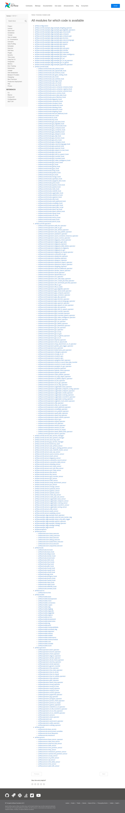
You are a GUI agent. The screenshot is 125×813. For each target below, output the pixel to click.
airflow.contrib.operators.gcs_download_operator (54, 325)
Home (33, 15)
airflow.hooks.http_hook (46, 564)
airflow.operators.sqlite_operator (49, 723)
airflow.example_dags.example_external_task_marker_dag (53, 517)
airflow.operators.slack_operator (48, 717)
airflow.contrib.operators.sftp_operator (51, 403)
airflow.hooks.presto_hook (46, 578)
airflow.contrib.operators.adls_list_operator (52, 226)
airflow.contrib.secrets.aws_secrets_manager (49, 436)
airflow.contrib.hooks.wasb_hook (48, 219)
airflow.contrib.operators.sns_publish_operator (53, 411)
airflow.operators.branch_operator (49, 652)
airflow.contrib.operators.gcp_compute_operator (54, 293)
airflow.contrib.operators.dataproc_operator (52, 260)
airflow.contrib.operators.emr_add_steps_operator (54, 279)
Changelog (11, 77)
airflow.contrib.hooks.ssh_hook (48, 215)
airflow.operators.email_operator (49, 664)
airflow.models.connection (46, 603)
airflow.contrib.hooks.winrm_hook (49, 221)
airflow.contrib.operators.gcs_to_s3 (49, 338)
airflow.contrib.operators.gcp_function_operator (53, 299)
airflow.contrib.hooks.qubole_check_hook (51, 185)
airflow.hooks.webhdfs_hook (47, 586)
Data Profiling (12, 44)
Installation (11, 33)
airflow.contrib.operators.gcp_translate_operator (54, 313)
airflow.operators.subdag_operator (49, 725)
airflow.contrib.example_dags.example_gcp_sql (50, 46)
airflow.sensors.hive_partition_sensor (50, 748)
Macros (10, 95)
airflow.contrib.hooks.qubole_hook (49, 187)
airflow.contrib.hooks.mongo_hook (49, 177)
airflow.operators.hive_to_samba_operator (52, 676)
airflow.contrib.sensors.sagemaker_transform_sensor (52, 505)
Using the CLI (12, 59)
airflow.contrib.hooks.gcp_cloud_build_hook (52, 126)
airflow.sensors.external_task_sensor (50, 743)
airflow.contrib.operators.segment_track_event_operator (56, 401)
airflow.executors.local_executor (48, 544)
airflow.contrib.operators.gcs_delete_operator (53, 323)
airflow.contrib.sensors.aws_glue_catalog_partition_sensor (53, 448)
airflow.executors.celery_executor (49, 535)
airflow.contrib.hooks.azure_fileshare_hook (52, 97)
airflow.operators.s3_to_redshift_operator (51, 713)
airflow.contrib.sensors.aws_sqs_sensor (47, 452)
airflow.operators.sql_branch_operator (50, 721)
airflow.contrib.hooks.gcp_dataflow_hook (51, 132)
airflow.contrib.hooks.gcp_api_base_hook (51, 122)
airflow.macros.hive (44, 593)
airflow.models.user (44, 641)
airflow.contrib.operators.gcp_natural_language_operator (56, 301)
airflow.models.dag (44, 607)
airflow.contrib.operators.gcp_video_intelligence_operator (56, 317)
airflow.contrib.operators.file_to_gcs (49, 285)
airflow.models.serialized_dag (47, 629)
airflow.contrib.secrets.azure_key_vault (47, 440)
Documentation (47, 6)
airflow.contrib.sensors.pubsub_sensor (47, 489)
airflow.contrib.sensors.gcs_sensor (46, 478)
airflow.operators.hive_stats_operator (50, 670)
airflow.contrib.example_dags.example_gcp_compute (52, 34)
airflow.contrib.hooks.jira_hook (48, 175)
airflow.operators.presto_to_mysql (49, 703)
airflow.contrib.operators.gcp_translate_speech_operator (56, 315)
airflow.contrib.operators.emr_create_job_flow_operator (56, 281)
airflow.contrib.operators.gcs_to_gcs (50, 334)
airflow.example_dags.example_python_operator (50, 521)
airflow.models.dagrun (45, 615)
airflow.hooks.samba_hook (46, 580)
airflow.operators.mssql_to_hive (48, 686)
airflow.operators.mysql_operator (49, 688)
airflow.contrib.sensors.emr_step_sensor (48, 470)
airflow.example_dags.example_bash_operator (50, 515)
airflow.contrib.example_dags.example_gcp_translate (52, 52)
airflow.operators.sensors (46, 715)
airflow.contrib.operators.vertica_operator (51, 425)
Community (29, 6)
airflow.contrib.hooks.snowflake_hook (50, 203)
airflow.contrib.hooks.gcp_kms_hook (50, 140)
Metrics (10, 64)
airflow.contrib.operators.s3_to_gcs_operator (52, 383)
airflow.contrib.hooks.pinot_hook (48, 183)
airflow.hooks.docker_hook (46, 556)
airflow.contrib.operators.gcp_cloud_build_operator (54, 291)
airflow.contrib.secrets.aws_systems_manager (49, 438)
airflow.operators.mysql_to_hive (48, 690)
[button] (11, 16)
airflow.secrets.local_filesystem (48, 733)
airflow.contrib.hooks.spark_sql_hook (50, 209)
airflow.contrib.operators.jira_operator (50, 348)
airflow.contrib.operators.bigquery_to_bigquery (53, 248)
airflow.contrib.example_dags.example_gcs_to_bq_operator (54, 60)
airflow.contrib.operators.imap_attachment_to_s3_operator (57, 344)
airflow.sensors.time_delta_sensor (49, 762)
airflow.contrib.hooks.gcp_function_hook (51, 138)
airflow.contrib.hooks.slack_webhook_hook (52, 201)
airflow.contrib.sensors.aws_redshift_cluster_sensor (51, 450)
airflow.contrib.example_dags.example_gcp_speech (51, 44)
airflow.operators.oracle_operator (49, 692)
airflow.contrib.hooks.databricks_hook (50, 105)
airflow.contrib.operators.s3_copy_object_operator (54, 376)
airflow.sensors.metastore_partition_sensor (52, 752)
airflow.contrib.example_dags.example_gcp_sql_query (52, 48)
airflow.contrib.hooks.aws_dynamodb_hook (52, 71)
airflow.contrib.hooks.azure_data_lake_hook (52, 95)
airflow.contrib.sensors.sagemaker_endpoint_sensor (52, 501)
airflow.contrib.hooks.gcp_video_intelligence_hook (54, 160)
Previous (36, 774)
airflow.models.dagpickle (46, 613)
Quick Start (11, 30)
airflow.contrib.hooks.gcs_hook (48, 164)
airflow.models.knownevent (47, 619)
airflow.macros (39, 591)
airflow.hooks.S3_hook (45, 550)
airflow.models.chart (44, 601)
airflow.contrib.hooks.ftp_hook (48, 120)
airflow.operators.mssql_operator (49, 684)
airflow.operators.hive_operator (48, 668)
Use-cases (58, 6)
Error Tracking (12, 66)
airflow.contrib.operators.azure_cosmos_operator (54, 238)
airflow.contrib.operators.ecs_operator (50, 277)
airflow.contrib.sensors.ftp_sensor (46, 474)
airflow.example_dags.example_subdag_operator (50, 523)
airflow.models (39, 595)
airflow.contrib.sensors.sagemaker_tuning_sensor (51, 507)
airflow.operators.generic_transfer (49, 666)
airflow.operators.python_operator (49, 705)
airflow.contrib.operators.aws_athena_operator (53, 230)
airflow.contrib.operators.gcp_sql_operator (52, 307)
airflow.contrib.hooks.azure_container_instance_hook (55, 87)
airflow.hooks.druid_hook (46, 558)
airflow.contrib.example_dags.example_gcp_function (51, 38)
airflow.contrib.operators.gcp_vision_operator (53, 319)
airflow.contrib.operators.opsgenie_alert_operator (54, 360)
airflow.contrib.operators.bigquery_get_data (52, 242)
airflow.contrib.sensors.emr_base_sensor (48, 466)
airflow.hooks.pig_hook (45, 574)
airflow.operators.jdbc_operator (48, 680)
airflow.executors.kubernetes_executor (50, 542)
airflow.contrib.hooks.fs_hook (47, 118)
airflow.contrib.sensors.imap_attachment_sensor (50, 482)
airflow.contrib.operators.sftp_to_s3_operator (53, 405)
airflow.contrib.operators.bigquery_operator (52, 244)
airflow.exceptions (41, 529)
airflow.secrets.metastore (46, 735)
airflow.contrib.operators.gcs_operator (50, 330)
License (10, 28)
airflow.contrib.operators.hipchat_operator (52, 340)
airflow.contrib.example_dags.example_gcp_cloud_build (52, 32)
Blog (77, 6)
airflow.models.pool (44, 625)
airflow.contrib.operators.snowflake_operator (53, 409)
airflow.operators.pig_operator (48, 697)
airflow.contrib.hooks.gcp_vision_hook (50, 162)
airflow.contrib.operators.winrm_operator (51, 434)
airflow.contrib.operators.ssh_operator (50, 423)
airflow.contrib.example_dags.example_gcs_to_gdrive (52, 62)
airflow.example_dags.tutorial (44, 527)
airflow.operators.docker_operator (49, 658)
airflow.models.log (44, 623)
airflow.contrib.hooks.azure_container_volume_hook (55, 91)
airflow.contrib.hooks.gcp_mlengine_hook (51, 142)
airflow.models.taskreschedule (48, 639)
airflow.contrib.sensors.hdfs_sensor (46, 480)
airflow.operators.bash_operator (48, 650)
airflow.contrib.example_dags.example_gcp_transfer (51, 50)
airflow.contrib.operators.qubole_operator (52, 372)
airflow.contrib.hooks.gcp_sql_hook (49, 152)
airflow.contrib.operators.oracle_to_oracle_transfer (54, 364)
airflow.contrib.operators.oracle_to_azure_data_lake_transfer (57, 362)
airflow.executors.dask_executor (48, 538)
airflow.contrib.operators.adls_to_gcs (50, 228)
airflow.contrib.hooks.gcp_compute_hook (51, 128)
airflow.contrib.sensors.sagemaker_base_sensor (50, 499)
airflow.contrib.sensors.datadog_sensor (47, 464)
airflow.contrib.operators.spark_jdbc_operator (53, 413)
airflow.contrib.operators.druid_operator (51, 272)
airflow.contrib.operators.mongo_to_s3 (50, 354)
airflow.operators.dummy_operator (49, 662)
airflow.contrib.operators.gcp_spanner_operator (53, 303)
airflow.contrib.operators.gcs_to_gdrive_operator (54, 336)
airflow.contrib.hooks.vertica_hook (49, 217)
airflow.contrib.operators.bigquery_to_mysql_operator (55, 252)
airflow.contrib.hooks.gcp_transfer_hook (51, 156)
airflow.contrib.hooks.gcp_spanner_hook (51, 148)
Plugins (10, 53)
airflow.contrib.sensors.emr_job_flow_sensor (49, 468)
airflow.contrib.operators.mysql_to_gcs (50, 358)
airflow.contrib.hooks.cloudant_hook (50, 103)
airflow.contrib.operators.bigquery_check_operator (54, 240)
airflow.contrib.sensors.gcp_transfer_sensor (49, 476)
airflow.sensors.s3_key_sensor (48, 756)
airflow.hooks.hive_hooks (46, 562)
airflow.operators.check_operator (49, 654)
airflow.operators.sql (45, 719)
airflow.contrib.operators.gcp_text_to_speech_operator (56, 309)
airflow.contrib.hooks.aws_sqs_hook (49, 85)
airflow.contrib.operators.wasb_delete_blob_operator (55, 431)
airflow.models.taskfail (45, 635)
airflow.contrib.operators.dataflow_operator (52, 258)
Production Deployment (15, 81)
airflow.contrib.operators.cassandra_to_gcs (52, 254)
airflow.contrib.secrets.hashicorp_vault (47, 444)
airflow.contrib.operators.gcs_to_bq (49, 332)
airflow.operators (40, 648)
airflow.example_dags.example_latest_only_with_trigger (52, 519)
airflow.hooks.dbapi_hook (46, 554)
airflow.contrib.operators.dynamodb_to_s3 (52, 275)
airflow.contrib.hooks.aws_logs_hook (50, 81)
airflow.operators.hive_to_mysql (48, 674)
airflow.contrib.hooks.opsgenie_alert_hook (51, 181)
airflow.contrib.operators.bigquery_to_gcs (51, 250)
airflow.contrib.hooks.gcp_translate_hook (51, 158)
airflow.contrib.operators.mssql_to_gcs (50, 356)
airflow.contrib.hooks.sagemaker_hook (50, 193)
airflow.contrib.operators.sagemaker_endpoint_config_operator (58, 389)
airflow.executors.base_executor (48, 533)
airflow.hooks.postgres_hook (47, 576)
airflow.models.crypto (45, 605)
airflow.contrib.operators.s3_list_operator (51, 381)
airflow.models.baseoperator (47, 599)
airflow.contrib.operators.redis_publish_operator (54, 374)
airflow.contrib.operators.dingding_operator (52, 266)
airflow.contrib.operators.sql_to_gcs (49, 419)
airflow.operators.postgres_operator (50, 699)
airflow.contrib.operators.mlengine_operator (52, 352)
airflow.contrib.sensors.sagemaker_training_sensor (51, 503)
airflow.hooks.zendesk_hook (47, 588)
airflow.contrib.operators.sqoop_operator (51, 421)
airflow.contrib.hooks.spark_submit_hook (51, 211)
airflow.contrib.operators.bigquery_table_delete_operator (56, 246)
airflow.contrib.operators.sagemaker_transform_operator (56, 397)
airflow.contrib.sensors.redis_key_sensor (48, 495)
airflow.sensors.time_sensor (47, 764)
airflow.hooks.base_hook (46, 552)
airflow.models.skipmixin (46, 631)
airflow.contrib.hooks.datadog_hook (49, 107)
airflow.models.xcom (45, 646)
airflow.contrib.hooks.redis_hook (48, 189)
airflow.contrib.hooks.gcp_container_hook (51, 130)
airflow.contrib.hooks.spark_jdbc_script (50, 207)
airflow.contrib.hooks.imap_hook (48, 171)
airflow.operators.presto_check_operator (51, 701)
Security (10, 55)
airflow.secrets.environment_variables (50, 731)
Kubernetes (11, 68)
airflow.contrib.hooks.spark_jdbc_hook (50, 205)
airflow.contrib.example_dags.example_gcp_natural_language (54, 40)
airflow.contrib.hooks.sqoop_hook (49, 213)
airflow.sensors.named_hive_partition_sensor (52, 754)
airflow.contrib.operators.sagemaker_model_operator (55, 393)
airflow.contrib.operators (43, 224)
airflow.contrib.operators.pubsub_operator (52, 368)
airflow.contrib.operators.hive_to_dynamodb (52, 342)
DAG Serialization (13, 72)
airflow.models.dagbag (45, 609)
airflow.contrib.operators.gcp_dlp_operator (52, 297)
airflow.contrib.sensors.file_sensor (46, 472)
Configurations (12, 99)
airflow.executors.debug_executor (49, 540)
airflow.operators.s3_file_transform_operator (52, 709)
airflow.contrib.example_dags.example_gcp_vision (51, 56)
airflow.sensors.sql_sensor (46, 760)
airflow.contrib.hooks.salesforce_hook (50, 195)
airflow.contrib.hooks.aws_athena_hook (51, 69)
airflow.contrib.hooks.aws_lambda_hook (51, 79)
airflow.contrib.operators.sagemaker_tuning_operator (55, 399)
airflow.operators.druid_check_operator (51, 660)
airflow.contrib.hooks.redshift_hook (49, 191)
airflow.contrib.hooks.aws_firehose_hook (51, 73)
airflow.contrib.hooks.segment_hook (50, 197)
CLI (9, 92)
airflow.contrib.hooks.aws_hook (48, 77)
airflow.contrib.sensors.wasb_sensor (46, 511)
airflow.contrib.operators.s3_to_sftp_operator (53, 385)
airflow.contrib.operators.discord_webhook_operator (55, 268)
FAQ (9, 84)
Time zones (11, 57)
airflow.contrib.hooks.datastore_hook (50, 109)
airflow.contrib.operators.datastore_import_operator (55, 264)
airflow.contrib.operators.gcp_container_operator (54, 295)
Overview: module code (43, 15)
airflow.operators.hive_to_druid (48, 672)
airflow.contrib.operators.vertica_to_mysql (51, 429)
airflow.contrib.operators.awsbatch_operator (52, 234)
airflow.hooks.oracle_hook (46, 572)
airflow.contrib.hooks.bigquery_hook (50, 99)
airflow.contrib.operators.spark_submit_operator (54, 417)
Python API (11, 97)
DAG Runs (11, 50)
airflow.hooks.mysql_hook (46, 570)
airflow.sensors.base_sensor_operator (50, 739)
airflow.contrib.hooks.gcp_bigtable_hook (51, 124)
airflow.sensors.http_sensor (47, 750)
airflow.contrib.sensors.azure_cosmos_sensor (49, 454)
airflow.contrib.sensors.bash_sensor (46, 456)
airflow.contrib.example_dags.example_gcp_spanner (51, 42)
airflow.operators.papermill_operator (50, 695)
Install (115, 6)
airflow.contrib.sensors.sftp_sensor (46, 509)
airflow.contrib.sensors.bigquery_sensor (48, 458)
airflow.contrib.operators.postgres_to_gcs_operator (55, 366)
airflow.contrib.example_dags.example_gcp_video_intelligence (54, 54)
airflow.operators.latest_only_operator (50, 682)
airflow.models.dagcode (46, 611)
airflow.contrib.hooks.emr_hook (48, 115)
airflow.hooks (39, 548)
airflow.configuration (41, 26)
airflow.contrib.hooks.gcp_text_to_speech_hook (53, 154)
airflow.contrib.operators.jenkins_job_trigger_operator (55, 346)
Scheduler (11, 46)
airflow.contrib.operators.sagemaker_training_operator (56, 395)
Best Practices (12, 79)
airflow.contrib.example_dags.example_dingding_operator (53, 28)
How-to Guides (12, 37)
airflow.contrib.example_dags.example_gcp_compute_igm (53, 36)
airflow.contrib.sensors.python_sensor (47, 491)
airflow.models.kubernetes (46, 621)
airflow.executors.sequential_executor (50, 546)
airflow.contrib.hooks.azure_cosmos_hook (51, 93)
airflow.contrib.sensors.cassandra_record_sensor (51, 460)
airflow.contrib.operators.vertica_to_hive (51, 427)
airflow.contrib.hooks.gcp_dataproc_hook (51, 134)
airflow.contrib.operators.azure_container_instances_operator (58, 236)
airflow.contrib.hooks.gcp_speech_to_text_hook (53, 150)
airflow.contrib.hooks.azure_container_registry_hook (55, 89)
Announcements (68, 6)
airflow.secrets (39, 727)
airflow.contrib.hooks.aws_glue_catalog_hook (52, 75)
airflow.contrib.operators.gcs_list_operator (52, 328)
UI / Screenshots (13, 39)
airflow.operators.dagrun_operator (49, 656)
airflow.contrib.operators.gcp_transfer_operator (53, 311)
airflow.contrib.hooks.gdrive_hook (49, 166)
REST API (11, 101)
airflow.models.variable (45, 644)
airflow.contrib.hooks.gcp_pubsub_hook (51, 146)
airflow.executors (40, 531)
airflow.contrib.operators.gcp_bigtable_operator (53, 289)
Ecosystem (84, 6)
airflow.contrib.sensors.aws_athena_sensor (49, 446)
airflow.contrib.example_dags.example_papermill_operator (54, 64)
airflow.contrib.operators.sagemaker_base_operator (55, 387)
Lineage (10, 70)
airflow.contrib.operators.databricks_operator (53, 256)
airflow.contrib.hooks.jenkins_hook (49, 173)
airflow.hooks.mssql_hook (46, 568)
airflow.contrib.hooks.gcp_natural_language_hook (54, 144)
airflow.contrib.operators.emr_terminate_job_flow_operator (57, 283)
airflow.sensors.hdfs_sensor (47, 745)
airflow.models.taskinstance (47, 637)
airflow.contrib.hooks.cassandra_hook (50, 101)
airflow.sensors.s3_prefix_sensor (48, 758)
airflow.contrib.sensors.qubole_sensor (47, 493)
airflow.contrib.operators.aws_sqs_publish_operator (55, 232)
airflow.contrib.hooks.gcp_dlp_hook (49, 136)
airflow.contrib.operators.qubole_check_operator (54, 370)
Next (103, 774)
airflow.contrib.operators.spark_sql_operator (52, 415)
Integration (11, 61)
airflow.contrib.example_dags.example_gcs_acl (50, 58)
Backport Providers (13, 75)
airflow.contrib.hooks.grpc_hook (48, 168)
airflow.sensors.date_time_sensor (49, 741)
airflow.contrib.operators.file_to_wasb (50, 287)
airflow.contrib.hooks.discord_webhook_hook (52, 113)
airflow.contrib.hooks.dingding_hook (50, 111)
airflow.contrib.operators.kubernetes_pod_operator (55, 350)
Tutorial (10, 35)
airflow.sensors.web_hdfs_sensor (48, 766)
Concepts (11, 41)
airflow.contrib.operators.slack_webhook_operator (54, 407)
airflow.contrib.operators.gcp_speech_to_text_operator (56, 305)
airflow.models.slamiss (45, 633)
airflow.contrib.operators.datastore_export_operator (55, 262)
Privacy (10, 86)
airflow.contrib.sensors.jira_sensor (46, 485)
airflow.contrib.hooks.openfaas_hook (50, 179)
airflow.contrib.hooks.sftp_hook (48, 199)
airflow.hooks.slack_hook (46, 582)
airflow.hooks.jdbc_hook (46, 566)
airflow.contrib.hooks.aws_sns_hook (49, 83)
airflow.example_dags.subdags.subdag (47, 525)
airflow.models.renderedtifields (48, 627)
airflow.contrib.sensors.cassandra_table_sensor (50, 462)
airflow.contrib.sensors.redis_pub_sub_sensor (49, 497)
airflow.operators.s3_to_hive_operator (50, 711)
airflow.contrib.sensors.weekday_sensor (48, 513)
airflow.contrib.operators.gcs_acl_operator (52, 321)
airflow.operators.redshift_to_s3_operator (51, 707)
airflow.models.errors (45, 617)
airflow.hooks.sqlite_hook (46, 584)
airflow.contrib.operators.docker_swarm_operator (54, 270)
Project (10, 26)
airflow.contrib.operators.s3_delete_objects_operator (55, 378)
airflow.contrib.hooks (41, 67)
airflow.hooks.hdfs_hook (46, 560)
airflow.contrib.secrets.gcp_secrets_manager (49, 442)
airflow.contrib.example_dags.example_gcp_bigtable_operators (55, 30)
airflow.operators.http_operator (48, 678)
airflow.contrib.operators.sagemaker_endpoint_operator (56, 391)
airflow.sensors (40, 737)
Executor (10, 48)
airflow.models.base (44, 597)
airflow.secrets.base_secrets (47, 729)
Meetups (37, 6)
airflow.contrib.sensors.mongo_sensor (47, 487)
